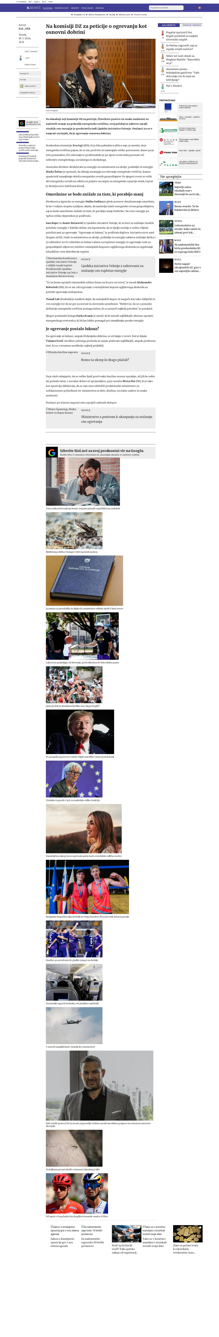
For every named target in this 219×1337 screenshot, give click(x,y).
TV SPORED (21, 2)
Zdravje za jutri (124, 15)
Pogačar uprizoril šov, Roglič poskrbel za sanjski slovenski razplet (182, 36)
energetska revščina (27, 93)
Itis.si (44, 2)
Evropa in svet (62, 8)
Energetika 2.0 (79, 15)
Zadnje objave (191, 25)
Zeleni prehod (30, 86)
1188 (50, 2)
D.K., (22, 28)
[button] (18, 7)
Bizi (30, 2)
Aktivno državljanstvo (96, 15)
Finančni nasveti (140, 15)
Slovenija (47, 8)
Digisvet (75, 8)
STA (27, 28)
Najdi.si (37, 2)
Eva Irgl (23, 79)
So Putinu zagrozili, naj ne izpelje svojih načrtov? (181, 47)
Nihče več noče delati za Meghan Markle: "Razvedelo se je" (183, 59)
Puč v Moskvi (174, 85)
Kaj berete (168, 25)
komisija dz (24, 73)
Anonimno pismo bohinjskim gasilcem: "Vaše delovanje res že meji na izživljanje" (182, 74)
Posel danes (87, 8)
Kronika (100, 8)
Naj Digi (112, 15)
